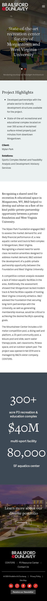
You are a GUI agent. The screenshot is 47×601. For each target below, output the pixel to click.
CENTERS (10, 562)
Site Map (23, 580)
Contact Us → (23, 522)
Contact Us (23, 566)
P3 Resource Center (29, 562)
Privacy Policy (35, 576)
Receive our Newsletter (23, 591)
